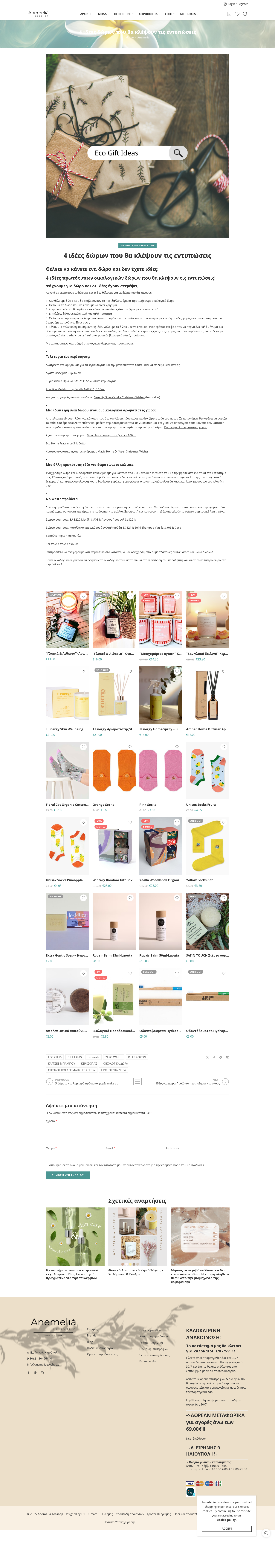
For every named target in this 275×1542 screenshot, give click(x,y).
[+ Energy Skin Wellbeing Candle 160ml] (67, 695)
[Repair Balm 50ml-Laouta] (160, 921)
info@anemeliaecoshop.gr (44, 1364)
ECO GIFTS (55, 1057)
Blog (90, 1342)
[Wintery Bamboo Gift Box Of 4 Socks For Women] (114, 845)
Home (130, 37)
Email (110, 1148)
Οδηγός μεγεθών (150, 1330)
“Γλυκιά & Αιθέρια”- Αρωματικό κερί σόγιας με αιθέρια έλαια (67, 653)
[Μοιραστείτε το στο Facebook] (214, 1057)
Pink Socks (147, 804)
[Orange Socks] (114, 770)
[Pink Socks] (160, 770)
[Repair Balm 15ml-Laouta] (114, 921)
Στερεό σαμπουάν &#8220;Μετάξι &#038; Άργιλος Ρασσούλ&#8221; (91, 519)
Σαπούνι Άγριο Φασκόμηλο (63, 535)
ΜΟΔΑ (102, 14)
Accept (227, 1528)
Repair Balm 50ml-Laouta (159, 955)
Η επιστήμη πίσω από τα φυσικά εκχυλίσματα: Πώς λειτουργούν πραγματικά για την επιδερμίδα (72, 1274)
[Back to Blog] (137, 1081)
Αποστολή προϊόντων (153, 1336)
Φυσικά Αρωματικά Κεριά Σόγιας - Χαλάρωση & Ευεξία (135, 1272)
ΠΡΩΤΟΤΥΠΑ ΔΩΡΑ (113, 1070)
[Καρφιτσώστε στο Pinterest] (220, 1057)
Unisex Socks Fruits (201, 804)
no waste (93, 1057)
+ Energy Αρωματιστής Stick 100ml (114, 729)
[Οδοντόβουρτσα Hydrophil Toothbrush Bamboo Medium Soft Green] (207, 996)
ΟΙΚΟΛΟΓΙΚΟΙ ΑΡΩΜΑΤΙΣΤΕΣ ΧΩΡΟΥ (71, 1070)
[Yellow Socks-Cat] (207, 845)
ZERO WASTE (113, 1057)
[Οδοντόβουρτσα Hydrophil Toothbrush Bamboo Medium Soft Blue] (160, 996)
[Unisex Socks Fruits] (207, 770)
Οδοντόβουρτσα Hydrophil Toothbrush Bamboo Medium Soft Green (207, 1031)
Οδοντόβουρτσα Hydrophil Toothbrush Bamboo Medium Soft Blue (160, 1031)
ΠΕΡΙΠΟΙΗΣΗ (122, 14)
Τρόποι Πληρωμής (151, 1343)
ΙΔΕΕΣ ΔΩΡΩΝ (137, 1057)
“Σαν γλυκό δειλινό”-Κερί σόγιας (207, 653)
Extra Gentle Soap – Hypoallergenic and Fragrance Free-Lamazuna (67, 955)
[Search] (245, 14)
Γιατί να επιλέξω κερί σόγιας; (162, 365)
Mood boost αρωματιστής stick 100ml (111, 435)
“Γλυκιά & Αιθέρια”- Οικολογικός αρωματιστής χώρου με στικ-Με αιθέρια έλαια (114, 653)
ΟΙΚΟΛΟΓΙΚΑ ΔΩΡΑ (115, 1063)
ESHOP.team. (89, 1514)
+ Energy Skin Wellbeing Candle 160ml (67, 729)
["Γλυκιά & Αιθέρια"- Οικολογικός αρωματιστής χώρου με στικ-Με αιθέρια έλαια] (114, 619)
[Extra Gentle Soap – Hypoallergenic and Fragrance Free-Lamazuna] (67, 921)
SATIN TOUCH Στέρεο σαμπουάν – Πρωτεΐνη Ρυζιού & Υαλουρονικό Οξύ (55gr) (207, 955)
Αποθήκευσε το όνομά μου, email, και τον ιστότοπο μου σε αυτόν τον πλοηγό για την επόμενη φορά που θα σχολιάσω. (127, 1165)
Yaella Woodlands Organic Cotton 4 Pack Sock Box (160, 880)
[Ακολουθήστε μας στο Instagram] (42, 1372)
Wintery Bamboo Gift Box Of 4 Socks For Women (114, 880)
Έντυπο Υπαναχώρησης (154, 1355)
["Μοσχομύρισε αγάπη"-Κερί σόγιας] (160, 619)
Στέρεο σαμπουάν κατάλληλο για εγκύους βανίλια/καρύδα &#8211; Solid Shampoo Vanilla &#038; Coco (113, 527)
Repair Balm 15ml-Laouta (112, 955)
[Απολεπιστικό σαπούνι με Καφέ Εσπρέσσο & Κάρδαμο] (67, 996)
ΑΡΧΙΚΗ (85, 14)
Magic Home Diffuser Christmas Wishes (123, 451)
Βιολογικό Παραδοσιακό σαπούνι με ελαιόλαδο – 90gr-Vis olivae (114, 1031)
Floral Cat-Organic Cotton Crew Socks (67, 804)
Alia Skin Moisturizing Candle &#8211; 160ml (75, 389)
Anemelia (143, 37)
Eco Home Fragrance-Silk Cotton (66, 443)
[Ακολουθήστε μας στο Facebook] (28, 1372)
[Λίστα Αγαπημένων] (83, 596)
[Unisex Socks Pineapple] (67, 845)
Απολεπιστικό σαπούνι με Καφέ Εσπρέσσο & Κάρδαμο (67, 1031)
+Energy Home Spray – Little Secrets (160, 729)
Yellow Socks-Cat (199, 880)
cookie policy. (226, 1520)
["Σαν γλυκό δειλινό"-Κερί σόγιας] (207, 619)
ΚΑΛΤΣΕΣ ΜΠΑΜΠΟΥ (61, 1063)
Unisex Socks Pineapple (64, 880)
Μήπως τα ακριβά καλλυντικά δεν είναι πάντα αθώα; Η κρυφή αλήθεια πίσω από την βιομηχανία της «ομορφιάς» (200, 1276)
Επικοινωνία (147, 1361)
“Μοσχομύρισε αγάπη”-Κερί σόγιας (160, 653)
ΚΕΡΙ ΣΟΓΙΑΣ (89, 1063)
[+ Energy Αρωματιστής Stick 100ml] (114, 695)
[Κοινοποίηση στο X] (207, 1057)
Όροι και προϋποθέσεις (102, 1354)
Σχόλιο (51, 1121)
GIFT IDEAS (75, 1057)
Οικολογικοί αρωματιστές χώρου (185, 427)
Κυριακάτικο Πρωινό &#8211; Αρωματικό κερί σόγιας (81, 381)
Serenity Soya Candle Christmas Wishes (119, 397)
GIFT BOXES (188, 14)
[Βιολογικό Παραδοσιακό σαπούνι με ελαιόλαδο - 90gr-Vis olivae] (114, 996)
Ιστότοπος (172, 1148)
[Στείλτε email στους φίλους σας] (227, 1057)
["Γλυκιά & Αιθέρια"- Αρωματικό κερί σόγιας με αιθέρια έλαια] (67, 619)
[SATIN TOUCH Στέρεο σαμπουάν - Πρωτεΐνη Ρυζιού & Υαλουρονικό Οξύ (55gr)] (207, 921)
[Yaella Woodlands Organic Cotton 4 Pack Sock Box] (160, 845)
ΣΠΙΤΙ (168, 14)
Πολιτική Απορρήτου (100, 1348)
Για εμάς (92, 1329)
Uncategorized (144, 245)
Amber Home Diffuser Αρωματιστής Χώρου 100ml (207, 729)
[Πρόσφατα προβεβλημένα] (266, 1533)
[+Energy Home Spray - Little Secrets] (160, 695)
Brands (91, 1335)
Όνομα (51, 1148)
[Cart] (229, 14)
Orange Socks (103, 804)
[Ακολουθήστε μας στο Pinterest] (35, 1372)
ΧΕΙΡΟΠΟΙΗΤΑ (148, 14)
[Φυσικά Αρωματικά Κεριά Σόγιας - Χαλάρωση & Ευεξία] (137, 1236)
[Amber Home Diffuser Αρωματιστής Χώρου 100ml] (207, 695)
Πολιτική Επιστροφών (153, 1349)
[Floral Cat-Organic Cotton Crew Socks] (67, 770)
